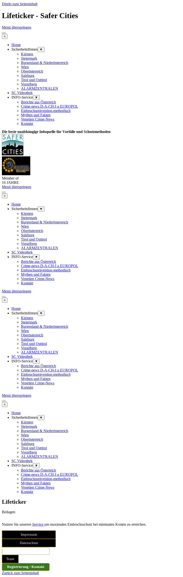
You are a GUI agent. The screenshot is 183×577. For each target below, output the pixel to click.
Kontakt (27, 124)
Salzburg (27, 76)
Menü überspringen (16, 27)
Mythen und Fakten (36, 115)
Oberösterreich (32, 71)
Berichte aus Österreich (38, 102)
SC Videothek (22, 93)
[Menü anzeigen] (4, 33)
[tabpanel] (91, 132)
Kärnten (27, 54)
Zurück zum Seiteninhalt (20, 573)
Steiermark (29, 58)
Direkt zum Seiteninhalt (19, 4)
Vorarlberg (29, 84)
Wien (25, 67)
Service (38, 524)
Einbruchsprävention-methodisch (46, 111)
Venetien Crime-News (37, 119)
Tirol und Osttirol (34, 80)
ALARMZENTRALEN (39, 88)
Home (16, 45)
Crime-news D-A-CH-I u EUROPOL (49, 106)
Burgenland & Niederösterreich (44, 63)
